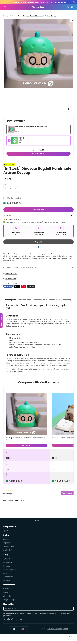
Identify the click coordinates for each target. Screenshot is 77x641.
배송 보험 (21, 138)
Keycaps (6, 566)
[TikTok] (17, 619)
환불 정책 (7, 543)
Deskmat (6, 580)
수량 (4, 184)
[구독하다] (71, 609)
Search (6, 589)
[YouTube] (21, 619)
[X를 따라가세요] (4, 619)
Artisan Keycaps (9, 569)
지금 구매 (38, 242)
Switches (6, 573)
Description (10, 300)
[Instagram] (12, 619)
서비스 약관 (7, 550)
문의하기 (6, 592)
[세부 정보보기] (14, 140)
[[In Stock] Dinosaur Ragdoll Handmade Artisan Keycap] (26, 420)
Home (5, 16)
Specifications (24, 300)
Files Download (40, 300)
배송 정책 (7, 539)
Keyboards (7, 562)
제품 (11, 16)
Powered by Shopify (61, 629)
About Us (7, 596)
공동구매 (6, 558)
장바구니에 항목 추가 (38, 153)
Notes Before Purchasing (60, 300)
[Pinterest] (8, 619)
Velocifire (51, 629)
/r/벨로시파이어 (9, 600)
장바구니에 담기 (38, 209)
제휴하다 (6, 531)
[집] (38, 7)
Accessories (8, 577)
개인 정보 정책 (8, 546)
